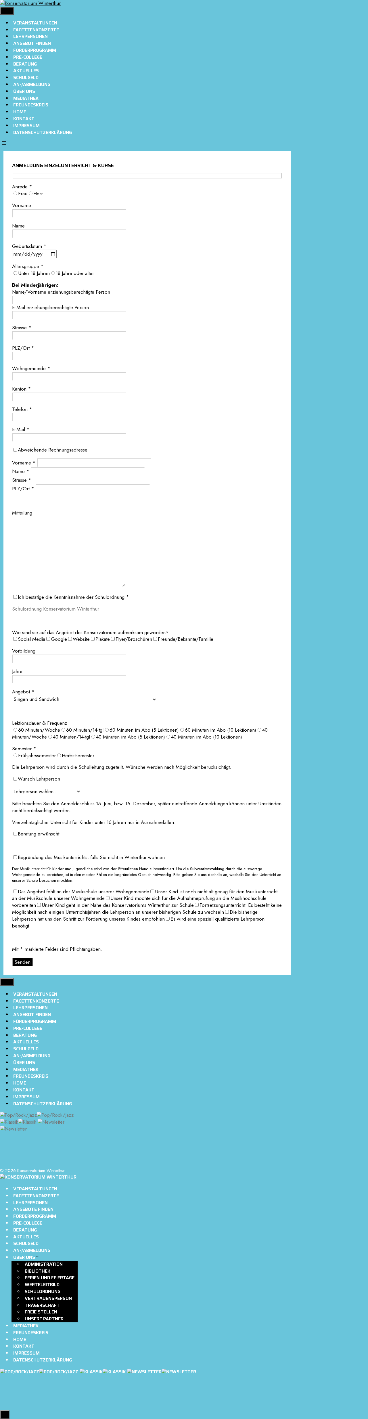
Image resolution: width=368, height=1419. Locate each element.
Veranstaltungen (35, 22)
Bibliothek (37, 1271)
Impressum (26, 125)
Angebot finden (32, 43)
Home (19, 111)
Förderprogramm (34, 50)
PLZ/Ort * (24, 488)
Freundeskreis (30, 104)
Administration (44, 1264)
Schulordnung (42, 1291)
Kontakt (23, 118)
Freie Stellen (41, 1311)
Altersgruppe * (28, 266)
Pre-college (27, 57)
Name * (21, 471)
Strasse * (22, 480)
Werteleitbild (42, 1284)
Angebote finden (33, 1209)
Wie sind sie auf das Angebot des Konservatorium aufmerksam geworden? (90, 632)
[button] (4, 143)
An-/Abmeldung (31, 84)
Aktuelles (26, 70)
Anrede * (22, 186)
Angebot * (23, 691)
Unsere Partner (44, 1318)
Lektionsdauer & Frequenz (39, 723)
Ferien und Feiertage (49, 1277)
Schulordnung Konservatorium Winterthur (55, 608)
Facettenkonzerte (36, 29)
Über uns (24, 91)
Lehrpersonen (30, 36)
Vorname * (24, 462)
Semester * (24, 748)
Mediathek (26, 98)
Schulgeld (26, 77)
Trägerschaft (42, 1305)
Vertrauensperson (48, 1298)
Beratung (25, 64)
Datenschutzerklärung (42, 132)
